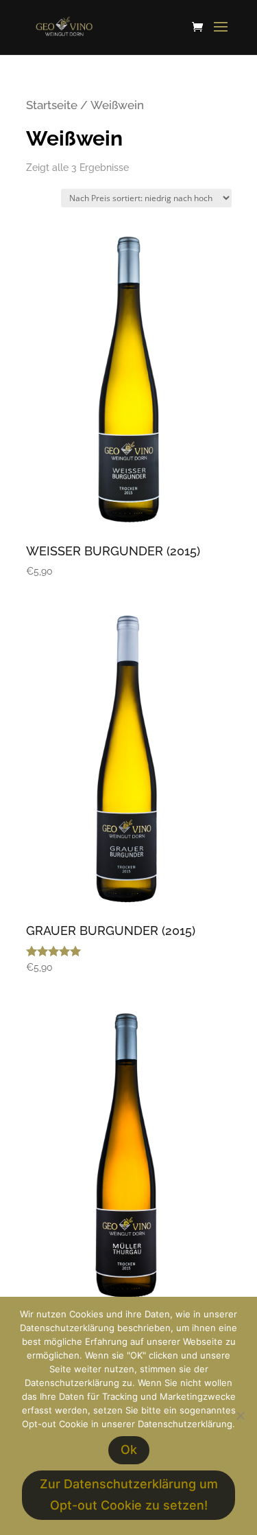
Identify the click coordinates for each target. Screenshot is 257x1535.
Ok (129, 1449)
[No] (240, 1415)
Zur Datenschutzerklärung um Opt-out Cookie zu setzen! (129, 1494)
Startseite (51, 105)
